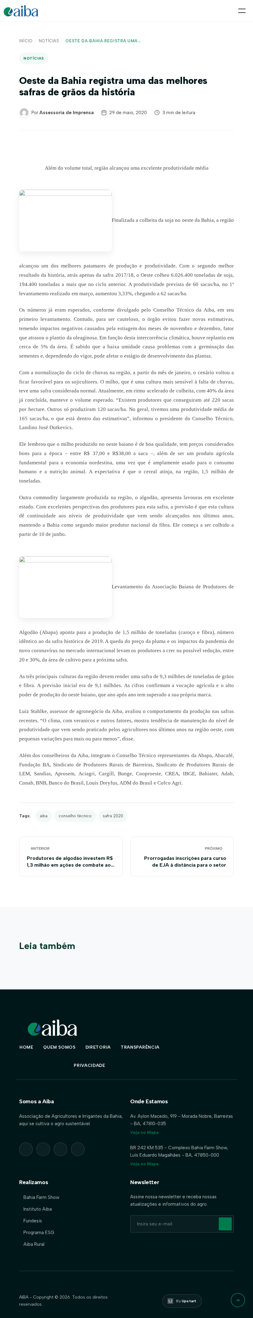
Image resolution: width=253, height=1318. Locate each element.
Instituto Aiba (37, 1209)
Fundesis (32, 1221)
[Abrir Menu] (241, 10)
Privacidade (89, 1065)
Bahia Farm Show (41, 1197)
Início (25, 41)
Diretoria (98, 1047)
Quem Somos (59, 1047)
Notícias (49, 41)
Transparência (140, 1047)
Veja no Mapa (144, 1132)
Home (26, 1047)
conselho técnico (75, 816)
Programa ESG (38, 1232)
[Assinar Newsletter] (225, 1223)
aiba (44, 816)
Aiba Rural (33, 1244)
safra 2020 (113, 816)
